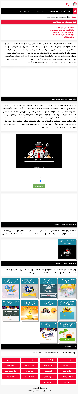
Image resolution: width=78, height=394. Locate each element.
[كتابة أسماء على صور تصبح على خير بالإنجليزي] (11, 297)
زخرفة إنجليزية (48, 360)
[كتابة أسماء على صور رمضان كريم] (48, 341)
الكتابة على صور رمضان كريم (48, 324)
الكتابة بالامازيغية (10, 371)
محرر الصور (67, 382)
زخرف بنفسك (48, 371)
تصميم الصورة (39, 186)
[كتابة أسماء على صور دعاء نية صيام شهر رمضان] (11, 319)
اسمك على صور (48, 382)
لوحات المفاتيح (52, 11)
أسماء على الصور (25, 11)
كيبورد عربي (29, 371)
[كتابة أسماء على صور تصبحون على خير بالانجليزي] (29, 297)
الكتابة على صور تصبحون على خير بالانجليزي (29, 280)
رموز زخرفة (38, 11)
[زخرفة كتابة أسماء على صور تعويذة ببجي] (67, 258)
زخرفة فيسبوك (29, 365)
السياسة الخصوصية (39, 388)
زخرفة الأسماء (66, 11)
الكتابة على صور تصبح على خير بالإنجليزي (11, 280)
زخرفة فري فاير (67, 365)
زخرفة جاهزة (10, 365)
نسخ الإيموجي (48, 376)
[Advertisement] (39, 81)
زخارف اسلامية (29, 376)
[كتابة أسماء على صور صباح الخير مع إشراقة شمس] (67, 319)
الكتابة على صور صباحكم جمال (67, 280)
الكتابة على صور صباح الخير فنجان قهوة (29, 302)
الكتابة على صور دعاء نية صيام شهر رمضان (11, 302)
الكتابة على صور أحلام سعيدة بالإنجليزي (48, 280)
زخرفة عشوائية (48, 365)
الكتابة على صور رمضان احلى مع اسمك (67, 324)
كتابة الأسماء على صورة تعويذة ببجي (62, 30)
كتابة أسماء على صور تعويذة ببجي (63, 27)
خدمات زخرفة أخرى (68, 37)
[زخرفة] (75, 11)
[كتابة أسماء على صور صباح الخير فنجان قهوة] (29, 319)
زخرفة (68, 4)
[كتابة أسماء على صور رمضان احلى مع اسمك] (67, 341)
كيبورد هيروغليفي (67, 376)
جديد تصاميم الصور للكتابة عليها (63, 34)
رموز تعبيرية (11, 376)
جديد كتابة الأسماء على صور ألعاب (63, 32)
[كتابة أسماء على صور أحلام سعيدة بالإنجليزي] (48, 297)
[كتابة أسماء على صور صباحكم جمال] (67, 297)
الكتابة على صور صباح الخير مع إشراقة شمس (67, 302)
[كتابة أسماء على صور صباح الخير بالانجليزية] (48, 319)
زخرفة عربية (67, 360)
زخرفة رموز (29, 360)
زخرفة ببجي (10, 360)
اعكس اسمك (67, 371)
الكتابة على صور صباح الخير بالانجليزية (48, 302)
